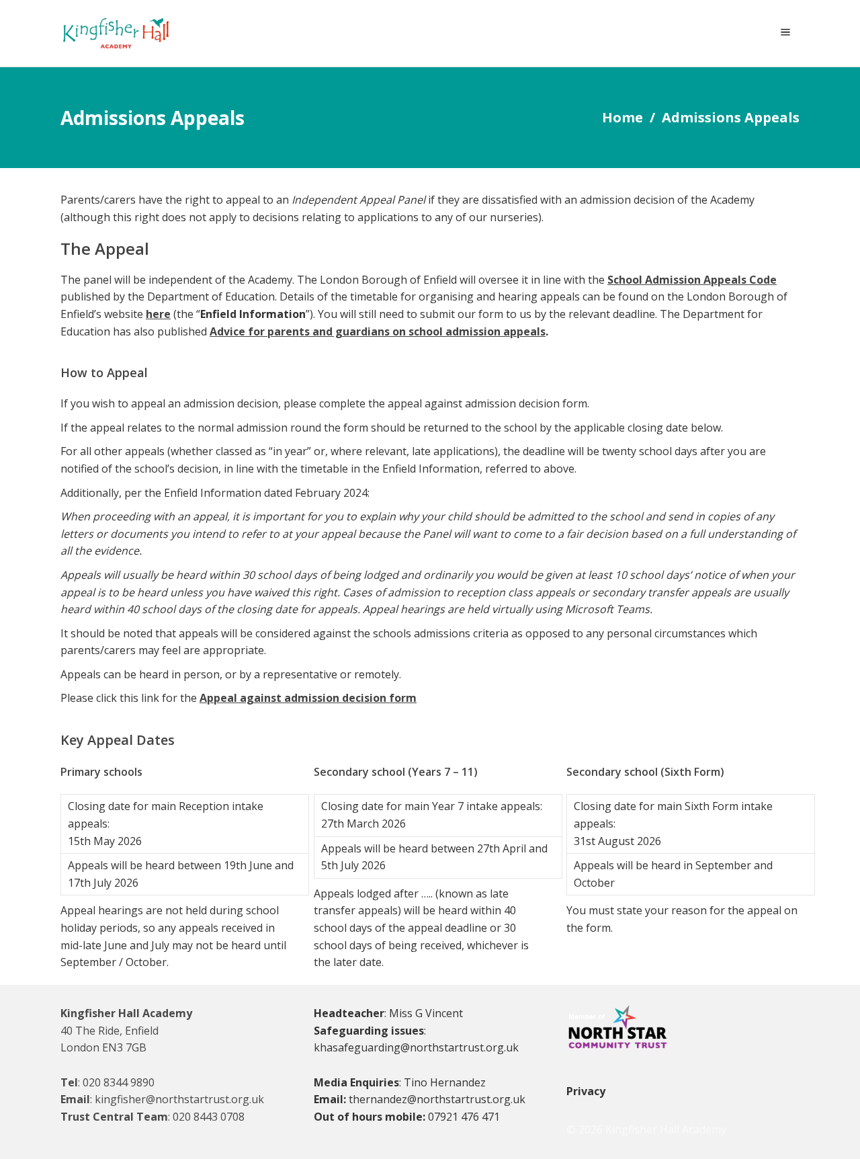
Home (622, 117)
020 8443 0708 (209, 1116)
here (158, 314)
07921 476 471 (464, 1116)
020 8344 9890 (119, 1082)
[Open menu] (789, 33)
